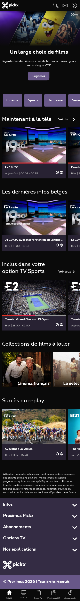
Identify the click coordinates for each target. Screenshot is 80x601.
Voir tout (64, 119)
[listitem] (26, 369)
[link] (34, 152)
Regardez (38, 76)
